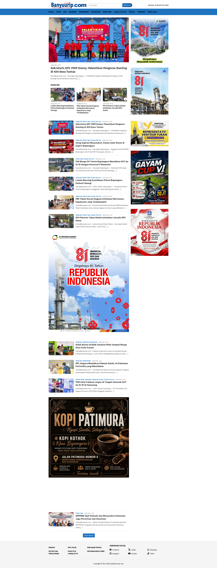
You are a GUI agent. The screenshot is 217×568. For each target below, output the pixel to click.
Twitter (133, 550)
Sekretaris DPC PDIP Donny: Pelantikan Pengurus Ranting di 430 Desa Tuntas (89, 70)
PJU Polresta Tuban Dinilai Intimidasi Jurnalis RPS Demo (88, 108)
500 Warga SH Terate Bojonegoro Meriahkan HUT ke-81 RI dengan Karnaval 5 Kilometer (102, 163)
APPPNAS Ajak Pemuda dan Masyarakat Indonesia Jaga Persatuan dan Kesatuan (100, 517)
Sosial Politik (96, 121)
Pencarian (127, 5)
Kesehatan (93, 342)
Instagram (115, 554)
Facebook (115, 550)
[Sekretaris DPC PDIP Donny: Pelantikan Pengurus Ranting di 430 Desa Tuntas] (89, 39)
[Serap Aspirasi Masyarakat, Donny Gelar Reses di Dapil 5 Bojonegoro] (115, 94)
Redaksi (52, 547)
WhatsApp (153, 550)
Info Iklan (72, 547)
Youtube (134, 554)
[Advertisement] (89, 492)
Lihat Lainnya (89, 535)
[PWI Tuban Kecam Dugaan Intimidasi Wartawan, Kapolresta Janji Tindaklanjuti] (63, 94)
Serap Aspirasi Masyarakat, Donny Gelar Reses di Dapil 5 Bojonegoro (114, 108)
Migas (101, 379)
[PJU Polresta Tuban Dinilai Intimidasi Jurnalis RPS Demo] (89, 94)
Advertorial (80, 379)
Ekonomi (79, 342)
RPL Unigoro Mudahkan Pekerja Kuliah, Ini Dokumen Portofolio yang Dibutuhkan (102, 365)
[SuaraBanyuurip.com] (68, 5)
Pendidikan (87, 361)
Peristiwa (86, 121)
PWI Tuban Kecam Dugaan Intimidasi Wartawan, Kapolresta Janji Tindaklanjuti (62, 109)
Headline (79, 121)
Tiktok (152, 554)
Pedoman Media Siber (95, 551)
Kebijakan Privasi (94, 547)
